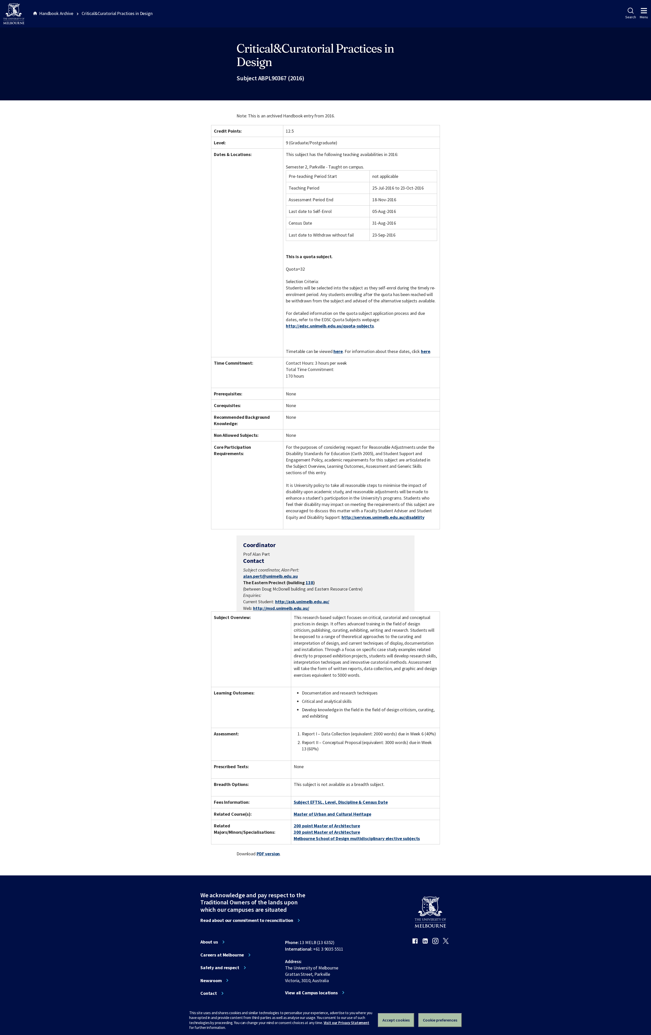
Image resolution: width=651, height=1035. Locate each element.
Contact (208, 993)
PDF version (268, 854)
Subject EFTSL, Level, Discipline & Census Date (341, 802)
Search (630, 17)
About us (209, 942)
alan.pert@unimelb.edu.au (270, 576)
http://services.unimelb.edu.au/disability (383, 517)
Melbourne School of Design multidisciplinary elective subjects (357, 838)
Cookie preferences (440, 1020)
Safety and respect (219, 967)
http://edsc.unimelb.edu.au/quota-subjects (330, 326)
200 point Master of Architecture (327, 826)
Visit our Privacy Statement (346, 1022)
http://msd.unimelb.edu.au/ (281, 608)
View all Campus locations (311, 993)
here (338, 351)
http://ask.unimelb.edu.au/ (302, 602)
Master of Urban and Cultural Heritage (332, 814)
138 (309, 582)
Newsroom (211, 980)
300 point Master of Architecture (327, 832)
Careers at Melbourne (222, 955)
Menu (644, 17)
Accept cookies (396, 1020)
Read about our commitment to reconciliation (246, 920)
